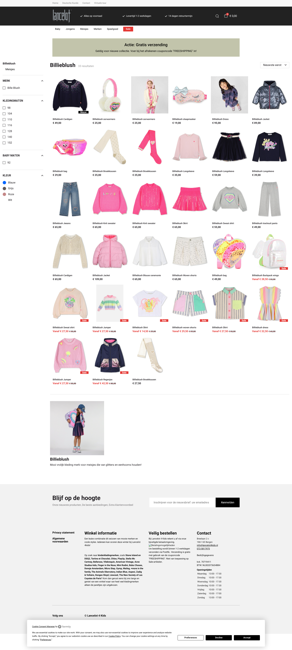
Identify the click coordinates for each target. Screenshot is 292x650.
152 (9, 142)
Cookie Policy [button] (114, 636)
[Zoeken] (217, 16)
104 (9, 113)
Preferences (190, 637)
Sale (128, 29)
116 (9, 125)
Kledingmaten (13, 100)
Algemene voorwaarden (60, 540)
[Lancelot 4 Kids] (62, 16)
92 (8, 162)
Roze (11, 194)
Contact (86, 3)
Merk (6, 80)
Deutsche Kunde (70, 3)
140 (9, 136)
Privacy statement (63, 532)
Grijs (11, 188)
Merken (98, 29)
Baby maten (11, 155)
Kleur (7, 175)
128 (9, 131)
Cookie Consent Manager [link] (43, 626)
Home (55, 3)
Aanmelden (227, 502)
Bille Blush (13, 87)
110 (9, 119)
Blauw (11, 182)
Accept (246, 637)
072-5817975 (203, 549)
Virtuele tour (100, 3)
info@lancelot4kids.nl (207, 545)
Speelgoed (112, 29)
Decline (219, 637)
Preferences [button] (45, 640)
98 (8, 107)
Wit (10, 200)
